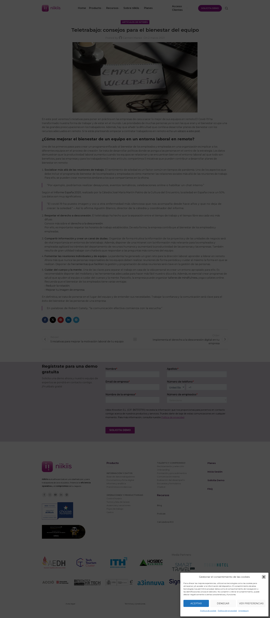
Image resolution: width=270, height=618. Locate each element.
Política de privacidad (227, 610)
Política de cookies (208, 610)
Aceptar (196, 603)
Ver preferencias (251, 603)
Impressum (243, 610)
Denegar (223, 603)
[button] (263, 576)
